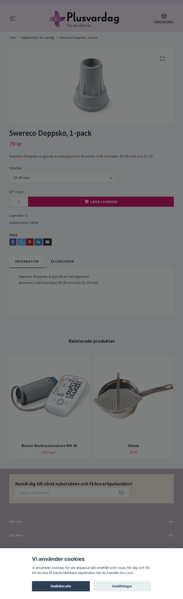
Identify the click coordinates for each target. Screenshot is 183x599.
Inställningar (122, 586)
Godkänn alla (61, 586)
